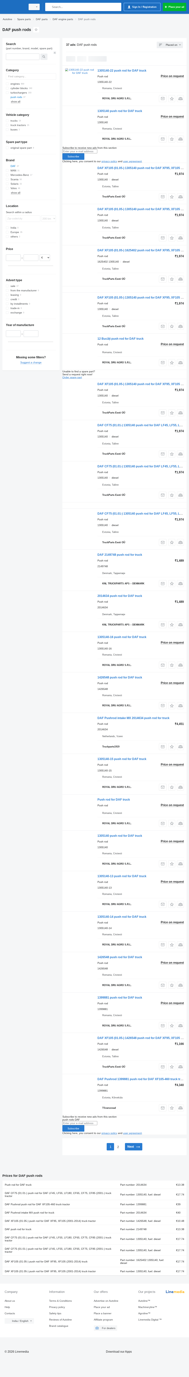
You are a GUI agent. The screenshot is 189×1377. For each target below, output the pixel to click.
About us (10, 1300)
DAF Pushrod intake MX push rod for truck (29, 1212)
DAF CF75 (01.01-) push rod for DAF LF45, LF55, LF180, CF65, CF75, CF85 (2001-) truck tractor (58, 1194)
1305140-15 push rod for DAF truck (121, 759)
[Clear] (55, 52)
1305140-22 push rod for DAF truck (121, 70)
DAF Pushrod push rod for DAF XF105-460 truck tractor (37, 1204)
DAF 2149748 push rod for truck (119, 554)
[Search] (49, 7)
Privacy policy (57, 1307)
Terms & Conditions (60, 1300)
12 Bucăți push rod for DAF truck (120, 338)
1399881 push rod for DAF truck (119, 997)
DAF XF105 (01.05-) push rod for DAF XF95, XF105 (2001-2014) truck (46, 1261)
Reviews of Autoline (60, 1319)
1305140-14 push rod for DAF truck (121, 916)
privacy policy (109, 161)
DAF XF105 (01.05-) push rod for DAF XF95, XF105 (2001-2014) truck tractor (50, 1220)
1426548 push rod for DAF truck (119, 677)
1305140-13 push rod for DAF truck (121, 876)
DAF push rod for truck (18, 1229)
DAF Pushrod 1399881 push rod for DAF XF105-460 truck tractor (142, 1079)
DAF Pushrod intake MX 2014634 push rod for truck (133, 718)
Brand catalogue (58, 1325)
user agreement (132, 161)
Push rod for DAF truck (113, 799)
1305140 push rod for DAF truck (119, 111)
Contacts (10, 1313)
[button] (171, 98)
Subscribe (73, 156)
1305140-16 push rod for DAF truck (121, 637)
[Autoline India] (14, 7)
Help (7, 1307)
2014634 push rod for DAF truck (119, 595)
